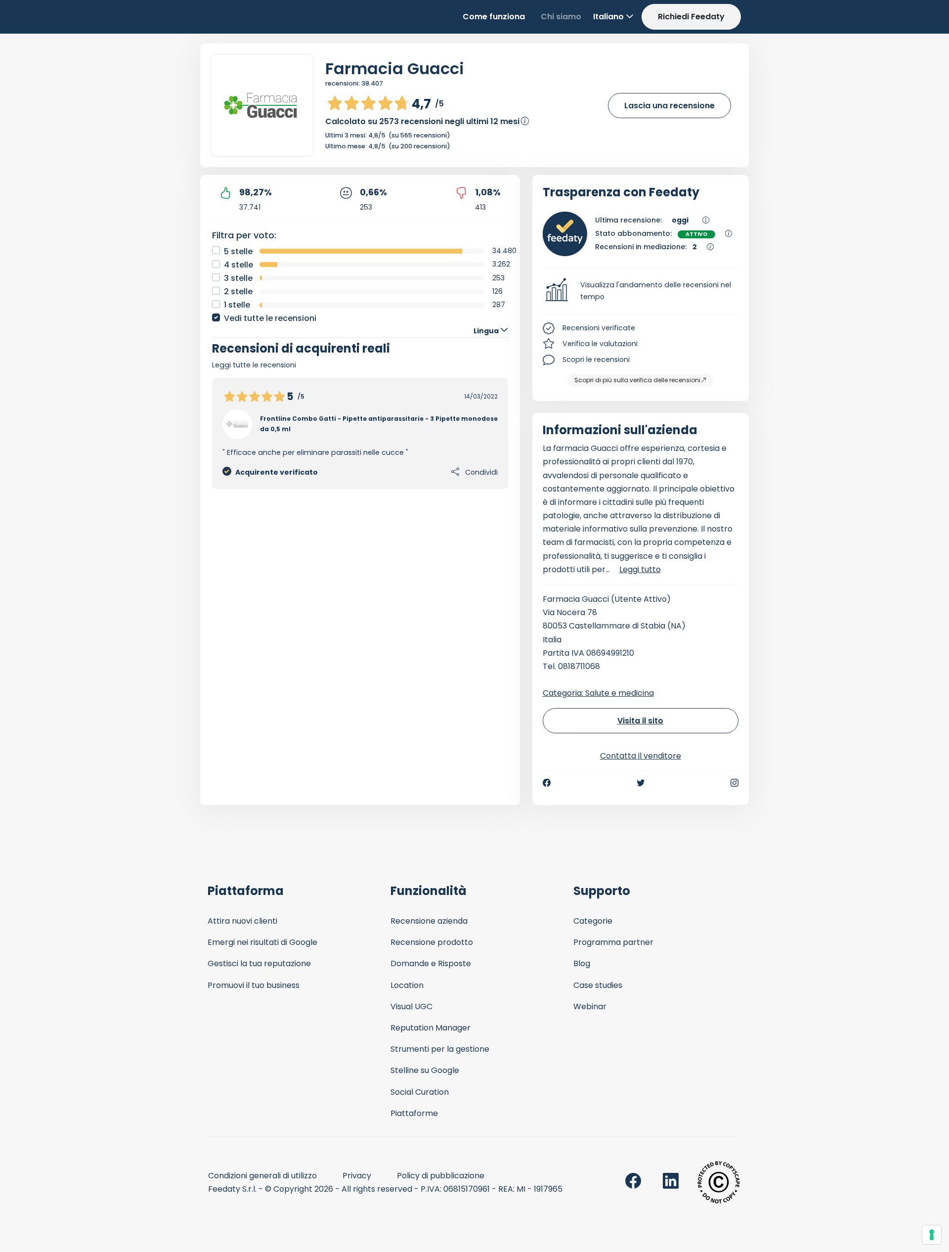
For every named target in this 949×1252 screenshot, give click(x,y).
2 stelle (238, 291)
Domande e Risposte (430, 963)
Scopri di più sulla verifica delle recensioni (637, 380)
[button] (641, 291)
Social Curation (419, 1092)
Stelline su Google (424, 1070)
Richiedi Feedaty (691, 16)
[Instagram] (734, 783)
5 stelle (238, 251)
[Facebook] (547, 783)
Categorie (592, 921)
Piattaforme (414, 1113)
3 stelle (238, 278)
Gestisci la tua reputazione (259, 963)
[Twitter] (641, 783)
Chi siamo (561, 16)
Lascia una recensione (669, 105)
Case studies (597, 985)
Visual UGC (411, 1006)
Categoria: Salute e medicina (598, 693)
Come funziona (494, 16)
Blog (581, 963)
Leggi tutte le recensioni (254, 365)
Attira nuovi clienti (242, 921)
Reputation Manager (430, 1027)
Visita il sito (640, 720)
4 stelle (238, 264)
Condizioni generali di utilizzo (262, 1175)
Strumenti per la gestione (439, 1049)
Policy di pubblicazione (440, 1175)
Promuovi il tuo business (254, 985)
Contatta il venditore (640, 755)
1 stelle (237, 305)
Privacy (357, 1175)
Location (407, 985)
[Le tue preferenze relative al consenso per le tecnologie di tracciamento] (931, 1234)
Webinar (589, 1006)
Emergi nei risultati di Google (262, 942)
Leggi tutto (640, 569)
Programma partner (613, 942)
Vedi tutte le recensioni (270, 318)
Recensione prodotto (431, 942)
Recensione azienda (429, 921)
